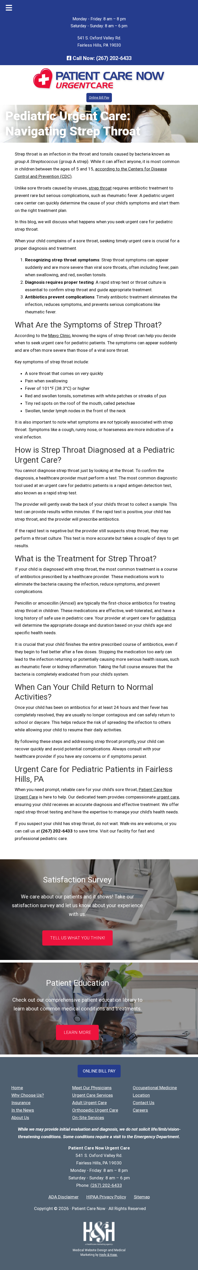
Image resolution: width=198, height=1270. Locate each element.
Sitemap (142, 1196)
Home (17, 1087)
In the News (22, 1110)
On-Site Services (88, 1117)
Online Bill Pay (99, 97)
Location (141, 1095)
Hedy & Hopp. (108, 1255)
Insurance (20, 1102)
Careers (140, 1110)
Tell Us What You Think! (77, 937)
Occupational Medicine (155, 1087)
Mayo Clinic (59, 335)
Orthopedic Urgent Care (95, 1110)
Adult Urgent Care (89, 1102)
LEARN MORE (77, 1032)
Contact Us (143, 1102)
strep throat (100, 188)
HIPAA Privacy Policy (106, 1196)
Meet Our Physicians (92, 1087)
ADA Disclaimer (63, 1196)
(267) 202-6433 (113, 58)
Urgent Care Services (92, 1095)
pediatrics (166, 618)
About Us (20, 1117)
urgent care (168, 797)
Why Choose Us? (27, 1095)
